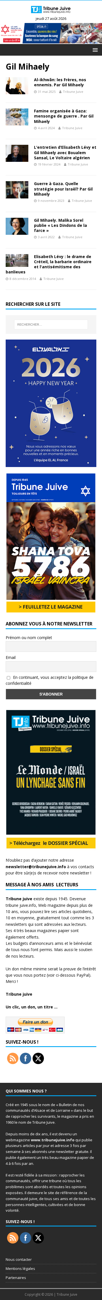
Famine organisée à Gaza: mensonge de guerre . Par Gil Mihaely (64, 116)
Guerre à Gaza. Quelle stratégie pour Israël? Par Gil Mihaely (63, 188)
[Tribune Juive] (51, 13)
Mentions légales (20, 1268)
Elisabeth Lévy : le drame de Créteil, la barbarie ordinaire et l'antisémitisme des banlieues (49, 264)
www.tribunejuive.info (53, 1139)
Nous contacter (19, 1259)
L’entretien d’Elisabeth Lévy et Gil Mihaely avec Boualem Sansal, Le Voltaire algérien (65, 152)
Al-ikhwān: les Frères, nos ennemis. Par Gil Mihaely (60, 82)
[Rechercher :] (51, 324)
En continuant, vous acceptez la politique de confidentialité (50, 680)
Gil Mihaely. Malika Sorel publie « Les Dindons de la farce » (60, 225)
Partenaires (16, 1277)
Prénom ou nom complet (29, 637)
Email (11, 657)
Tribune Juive (73, 91)
